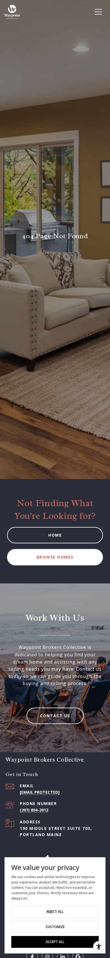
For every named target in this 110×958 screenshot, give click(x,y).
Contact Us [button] (55, 715)
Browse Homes (55, 557)
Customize (55, 926)
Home (55, 535)
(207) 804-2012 (34, 810)
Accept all (55, 941)
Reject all (55, 911)
